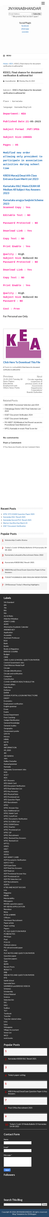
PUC (5, 950)
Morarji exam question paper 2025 (21, 1083)
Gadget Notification (11, 720)
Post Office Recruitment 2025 (20, 1108)
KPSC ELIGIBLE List (12, 821)
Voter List (8, 1033)
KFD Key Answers (11, 791)
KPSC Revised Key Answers (15, 838)
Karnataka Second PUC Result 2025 (17, 520)
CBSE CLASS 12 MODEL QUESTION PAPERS (22, 660)
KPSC (6, 805)
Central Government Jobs (14, 663)
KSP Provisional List (11, 876)
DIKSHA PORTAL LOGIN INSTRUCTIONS (21, 695)
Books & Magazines (11, 649)
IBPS (6, 745)
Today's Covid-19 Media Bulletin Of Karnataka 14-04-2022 (26, 548)
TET (5, 1011)
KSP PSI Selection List (12, 879)
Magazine (7, 893)
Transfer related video (12, 1019)
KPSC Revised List (11, 841)
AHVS (6, 624)
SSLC (6, 1005)
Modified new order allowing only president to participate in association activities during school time (22, 160)
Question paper (10, 956)
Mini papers (8, 901)
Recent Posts (9, 967)
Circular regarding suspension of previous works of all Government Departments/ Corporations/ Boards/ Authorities (33, 385)
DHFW (6, 693)
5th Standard (9, 602)
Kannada (7, 767)
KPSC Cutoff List (10, 816)
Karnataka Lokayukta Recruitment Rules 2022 (24, 555)
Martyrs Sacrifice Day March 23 (15, 523)
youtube (25, 32)
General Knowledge (11, 723)
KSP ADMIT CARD (11, 857)
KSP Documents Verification (15, 860)
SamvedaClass (9, 983)
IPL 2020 (7, 750)
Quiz (5, 961)
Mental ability (9, 898)
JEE (5, 753)
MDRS (6, 895)
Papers (6, 928)
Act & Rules (8, 616)
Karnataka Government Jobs (15, 769)
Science (7, 997)
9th (5, 613)
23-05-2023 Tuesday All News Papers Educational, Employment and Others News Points (12, 383)
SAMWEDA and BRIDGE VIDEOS (17, 986)
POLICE (7, 942)
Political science (10, 945)
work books (8, 1038)
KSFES (6, 852)
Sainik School (9, 980)
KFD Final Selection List (13, 789)
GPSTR (7, 734)
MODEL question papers (13, 904)
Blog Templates (18, 1214)
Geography (8, 728)
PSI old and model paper (13, 947)
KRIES (6, 846)
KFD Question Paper (12, 799)
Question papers (10, 959)
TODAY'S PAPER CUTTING (19, 1067)
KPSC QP (7, 832)
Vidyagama (8, 1027)
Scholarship (8, 991)
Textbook (7, 1013)
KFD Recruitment (10, 802)
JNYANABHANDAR (24, 8)
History (7, 736)
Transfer (7, 1016)
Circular (7, 668)
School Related (10, 994)
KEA (11, 64)
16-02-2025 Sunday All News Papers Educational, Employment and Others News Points (27, 1117)
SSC (5, 1002)
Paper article (9, 923)
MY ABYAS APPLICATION (14, 906)
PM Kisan (7, 937)
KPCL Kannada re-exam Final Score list (21, 428)
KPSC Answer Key (11, 808)
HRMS (6, 739)
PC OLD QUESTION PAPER (15, 931)
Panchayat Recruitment (13, 920)
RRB (5, 972)
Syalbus (7, 1008)
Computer (8, 676)
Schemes (7, 989)
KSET (6, 849)
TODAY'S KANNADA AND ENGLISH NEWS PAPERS (26, 577)
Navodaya (7, 909)
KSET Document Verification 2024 (19, 415)
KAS (5, 772)
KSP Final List (9, 871)
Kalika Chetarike (10, 761)
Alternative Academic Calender (16, 627)
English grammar (10, 706)
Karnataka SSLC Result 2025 (14, 517)
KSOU (6, 854)
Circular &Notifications (13, 671)
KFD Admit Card (10, 783)
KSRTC (7, 884)
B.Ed (5, 641)
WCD (6, 1035)
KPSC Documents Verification (15, 819)
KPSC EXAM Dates (11, 824)
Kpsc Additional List (11, 811)
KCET (6, 775)
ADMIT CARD (9, 621)
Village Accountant (11, 1030)
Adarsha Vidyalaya (11, 619)
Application (8, 632)
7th (5, 608)
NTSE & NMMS (10, 915)
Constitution (9, 679)
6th (5, 605)
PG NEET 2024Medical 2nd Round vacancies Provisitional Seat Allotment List (23, 423)
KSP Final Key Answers (13, 868)
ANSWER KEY (9, 630)
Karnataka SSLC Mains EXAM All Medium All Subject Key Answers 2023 (21, 189)
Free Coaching (9, 717)
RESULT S (8, 969)
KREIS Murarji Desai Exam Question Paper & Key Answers (25, 571)
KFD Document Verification (14, 786)
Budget (7, 654)
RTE (5, 978)
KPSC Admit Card (11, 813)
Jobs (5, 758)
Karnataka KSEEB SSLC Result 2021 (19, 562)
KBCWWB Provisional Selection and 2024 (22, 405)
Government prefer (11, 731)
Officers (7, 917)
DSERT (6, 698)
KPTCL (6, 843)
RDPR (6, 964)
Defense (7, 690)
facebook (25, 26)
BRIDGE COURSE (11, 651)
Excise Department (11, 715)
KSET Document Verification (16, 419)
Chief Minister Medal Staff (14, 665)
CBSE (6, 657)
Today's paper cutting (16, 1075)
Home (5, 64)
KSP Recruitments (11, 882)
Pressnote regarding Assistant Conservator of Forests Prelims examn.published (27, 1101)
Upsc (6, 1024)
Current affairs (9, 684)
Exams (6, 712)
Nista (6, 912)
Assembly (7, 635)
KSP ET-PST (9, 863)
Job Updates (9, 756)
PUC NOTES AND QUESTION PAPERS (19, 953)
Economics (8, 701)
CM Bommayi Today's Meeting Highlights (22, 585)
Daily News (8, 687)
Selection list (9, 1000)
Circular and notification (13, 673)
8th (5, 610)
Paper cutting (9, 926)
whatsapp (25, 29)
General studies (10, 726)
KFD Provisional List (11, 797)
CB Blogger (31, 1214)
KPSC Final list (9, 827)
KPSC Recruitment (11, 835)
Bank (6, 643)
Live (5, 890)
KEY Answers (9, 780)
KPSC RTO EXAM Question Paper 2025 (19, 514)
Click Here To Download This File (22, 362)
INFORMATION (10, 747)
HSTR (6, 742)
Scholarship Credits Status (16, 540)
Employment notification (13, 704)
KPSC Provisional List (12, 830)
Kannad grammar (10, 764)
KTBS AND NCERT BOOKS (15, 887)
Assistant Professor (12, 638)
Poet (6, 939)
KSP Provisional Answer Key (15, 874)
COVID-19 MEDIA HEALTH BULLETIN (19, 682)
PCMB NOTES (9, 934)
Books (6, 646)
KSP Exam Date (10, 865)
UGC (6, 1022)
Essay (6, 709)
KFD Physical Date (11, 794)
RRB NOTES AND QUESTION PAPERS (19, 975)
